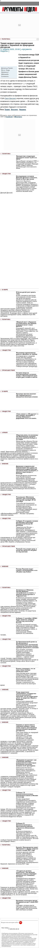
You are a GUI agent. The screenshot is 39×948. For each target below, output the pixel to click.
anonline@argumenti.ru (8, 932)
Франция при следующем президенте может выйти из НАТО (26, 157)
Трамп (7, 109)
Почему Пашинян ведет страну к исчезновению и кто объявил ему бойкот (26, 570)
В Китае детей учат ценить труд (26, 292)
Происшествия (8, 370)
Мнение (5, 464)
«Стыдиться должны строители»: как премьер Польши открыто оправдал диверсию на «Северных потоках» (26, 873)
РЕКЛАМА (5, 929)
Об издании (5, 930)
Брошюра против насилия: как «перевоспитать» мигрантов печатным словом (27, 395)
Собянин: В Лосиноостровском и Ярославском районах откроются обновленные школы (25, 826)
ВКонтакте (18, 117)
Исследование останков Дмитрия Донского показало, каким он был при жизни (26, 177)
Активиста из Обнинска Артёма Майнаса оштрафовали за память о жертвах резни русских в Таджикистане (26, 593)
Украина (22, 109)
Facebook (9, 117)
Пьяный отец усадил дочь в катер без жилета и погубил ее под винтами (26, 550)
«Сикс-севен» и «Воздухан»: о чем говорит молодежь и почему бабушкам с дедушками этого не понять (27, 416)
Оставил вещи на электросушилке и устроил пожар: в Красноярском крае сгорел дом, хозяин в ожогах (26, 375)
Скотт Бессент (10, 98)
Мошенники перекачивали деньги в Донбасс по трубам (26, 353)
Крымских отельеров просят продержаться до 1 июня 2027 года (27, 902)
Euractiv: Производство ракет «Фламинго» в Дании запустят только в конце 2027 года (27, 848)
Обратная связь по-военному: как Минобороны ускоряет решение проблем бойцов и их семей (27, 437)
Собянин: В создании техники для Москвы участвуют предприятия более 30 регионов (27, 523)
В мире (5, 289)
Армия (4, 432)
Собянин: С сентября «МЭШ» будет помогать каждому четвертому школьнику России (26, 620)
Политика (6, 39)
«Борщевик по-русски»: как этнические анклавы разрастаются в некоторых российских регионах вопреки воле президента (26, 763)
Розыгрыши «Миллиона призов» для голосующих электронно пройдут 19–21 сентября (26, 499)
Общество (6, 173)
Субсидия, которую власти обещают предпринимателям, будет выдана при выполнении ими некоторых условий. (26, 908)
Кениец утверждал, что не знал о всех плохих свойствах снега (25, 670)
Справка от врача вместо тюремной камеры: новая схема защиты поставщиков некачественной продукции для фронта (26, 727)
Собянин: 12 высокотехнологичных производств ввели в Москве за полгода (27, 795)
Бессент (14, 109)
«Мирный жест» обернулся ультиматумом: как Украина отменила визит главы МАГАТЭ (26, 324)
